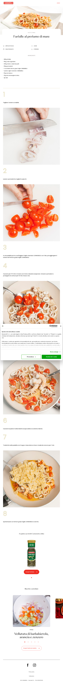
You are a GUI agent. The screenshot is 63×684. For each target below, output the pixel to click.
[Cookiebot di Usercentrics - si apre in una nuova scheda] (50, 326)
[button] (31, 577)
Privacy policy (31, 671)
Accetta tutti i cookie (51, 356)
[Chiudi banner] (60, 326)
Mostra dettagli (54, 352)
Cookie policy (31, 676)
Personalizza (30, 356)
